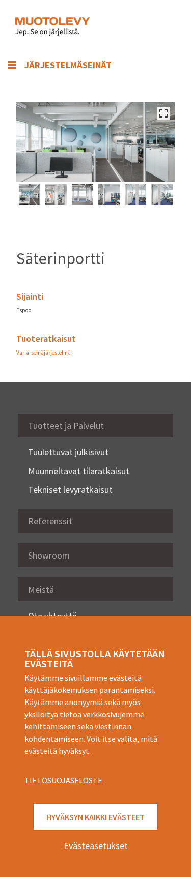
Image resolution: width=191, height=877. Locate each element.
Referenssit (50, 521)
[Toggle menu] (160, 26)
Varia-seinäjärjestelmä (43, 352)
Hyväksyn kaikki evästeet (95, 817)
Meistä (41, 589)
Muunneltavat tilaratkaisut (78, 471)
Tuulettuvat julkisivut (68, 452)
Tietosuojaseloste (63, 780)
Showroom (49, 555)
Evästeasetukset (96, 846)
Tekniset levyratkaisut (70, 489)
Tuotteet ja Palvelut (66, 425)
